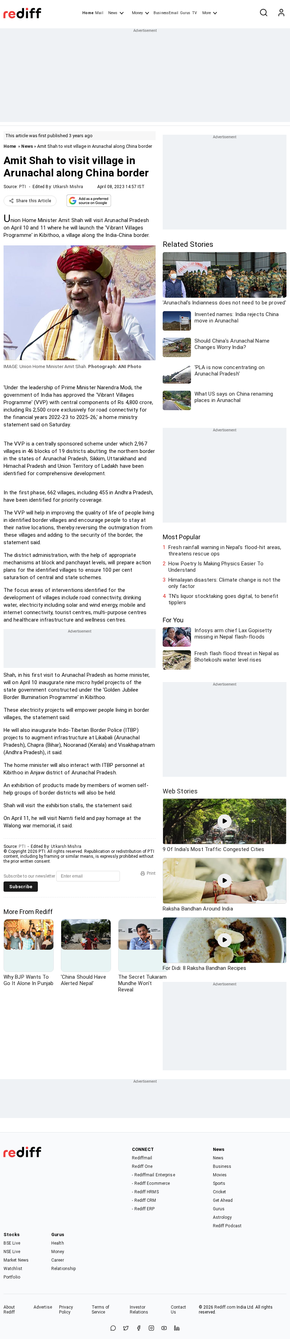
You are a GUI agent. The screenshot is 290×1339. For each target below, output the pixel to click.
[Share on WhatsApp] (113, 1328)
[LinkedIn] (177, 1328)
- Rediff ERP (143, 1208)
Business (222, 1166)
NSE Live (12, 1251)
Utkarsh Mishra (68, 186)
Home (87, 13)
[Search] (263, 13)
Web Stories (180, 791)
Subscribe (20, 886)
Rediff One (142, 1166)
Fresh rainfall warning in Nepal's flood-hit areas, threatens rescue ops (224, 550)
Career (57, 1260)
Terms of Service (101, 1310)
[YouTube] (164, 1328)
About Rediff (9, 1310)
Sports (219, 1183)
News (112, 13)
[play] (225, 821)
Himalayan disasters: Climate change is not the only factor (224, 583)
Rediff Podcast (227, 1225)
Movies (220, 1174)
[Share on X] (126, 1328)
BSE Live (12, 1243)
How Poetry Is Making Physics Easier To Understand (215, 566)
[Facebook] (138, 1328)
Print (151, 873)
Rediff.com (225, 1307)
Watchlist (13, 1268)
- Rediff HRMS (145, 1191)
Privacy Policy (66, 1310)
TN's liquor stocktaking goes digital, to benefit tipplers (223, 599)
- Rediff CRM (144, 1200)
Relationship (63, 1268)
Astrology (222, 1217)
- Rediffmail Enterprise (153, 1174)
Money (137, 13)
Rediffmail (142, 1157)
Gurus (185, 13)
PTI (22, 186)
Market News (16, 1260)
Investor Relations (139, 1310)
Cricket (219, 1191)
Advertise (43, 1307)
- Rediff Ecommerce (151, 1183)
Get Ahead (223, 1200)
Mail (99, 13)
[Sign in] (281, 13)
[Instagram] (151, 1328)
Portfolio (12, 1277)
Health (57, 1243)
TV (194, 13)
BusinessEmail (165, 13)
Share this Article (33, 200)
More (206, 13)
